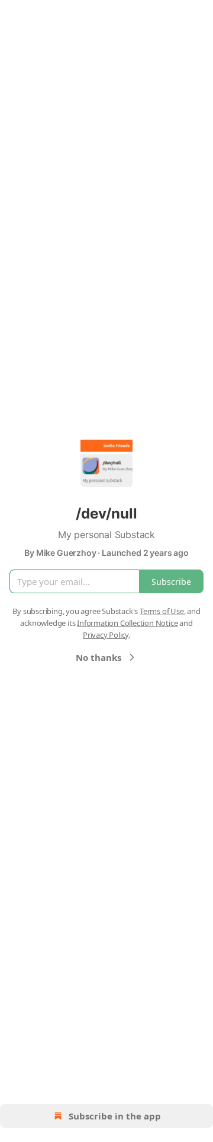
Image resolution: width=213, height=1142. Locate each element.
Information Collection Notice (127, 623)
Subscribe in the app (115, 1116)
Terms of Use (162, 611)
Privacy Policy (105, 634)
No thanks (98, 657)
